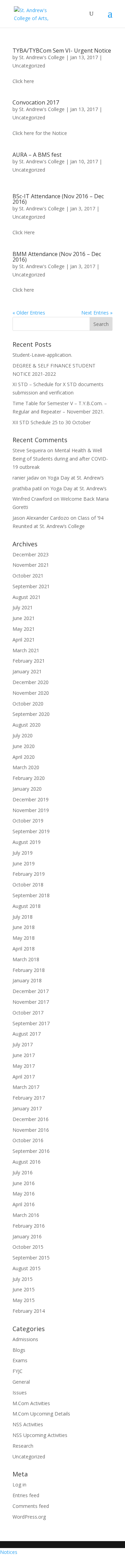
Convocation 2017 (35, 102)
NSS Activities (27, 1424)
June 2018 (23, 927)
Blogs (18, 1350)
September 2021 (31, 586)
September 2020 (31, 714)
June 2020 (23, 746)
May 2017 (23, 1066)
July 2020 (22, 735)
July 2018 (22, 916)
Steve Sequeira (29, 450)
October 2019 (27, 820)
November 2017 (30, 1002)
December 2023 (30, 554)
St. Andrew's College (42, 57)
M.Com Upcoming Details (41, 1413)
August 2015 (26, 1268)
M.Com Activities (31, 1403)
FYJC (17, 1371)
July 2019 (22, 852)
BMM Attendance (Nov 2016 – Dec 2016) (56, 256)
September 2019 (31, 831)
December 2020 (30, 682)
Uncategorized (28, 65)
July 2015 (22, 1279)
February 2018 (28, 970)
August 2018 (26, 906)
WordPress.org (29, 1516)
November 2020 (30, 693)
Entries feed (25, 1495)
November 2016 (30, 1130)
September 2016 (31, 1151)
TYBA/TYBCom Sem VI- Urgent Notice (61, 50)
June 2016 (23, 1183)
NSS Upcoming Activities (39, 1435)
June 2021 (23, 618)
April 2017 (23, 1076)
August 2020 (26, 724)
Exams (19, 1360)
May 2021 (23, 629)
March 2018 (25, 959)
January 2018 (27, 980)
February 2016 (28, 1225)
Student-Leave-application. (42, 355)
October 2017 (27, 1012)
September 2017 (31, 1023)
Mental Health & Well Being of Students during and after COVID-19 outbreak (60, 458)
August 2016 (26, 1161)
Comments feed (30, 1506)
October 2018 (27, 884)
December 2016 (30, 1119)
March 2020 (25, 767)
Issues (19, 1392)
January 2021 (27, 671)
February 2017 (28, 1097)
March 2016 (25, 1215)
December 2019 (30, 799)
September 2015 (31, 1257)
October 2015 (27, 1247)
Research (22, 1446)
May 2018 (23, 938)
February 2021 (28, 660)
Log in (19, 1484)
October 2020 (27, 703)
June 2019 (23, 863)
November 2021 (30, 565)
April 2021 (23, 639)
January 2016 (27, 1236)
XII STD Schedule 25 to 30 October (51, 422)
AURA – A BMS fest (36, 154)
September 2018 (31, 895)
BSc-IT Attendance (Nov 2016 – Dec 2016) (58, 199)
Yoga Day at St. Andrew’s (76, 477)
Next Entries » (96, 312)
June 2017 (23, 1055)
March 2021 (25, 650)
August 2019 (26, 842)
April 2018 (23, 948)
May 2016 (23, 1193)
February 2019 (28, 874)
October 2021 (27, 575)
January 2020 (27, 788)
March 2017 (25, 1087)
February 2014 (28, 1311)
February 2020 (28, 778)
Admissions (25, 1339)
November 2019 (30, 810)
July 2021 (22, 607)
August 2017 (26, 1033)
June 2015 (23, 1289)
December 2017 (30, 991)
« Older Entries (28, 312)
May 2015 (23, 1300)
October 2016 (27, 1140)
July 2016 (22, 1172)
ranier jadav (25, 477)
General (21, 1381)
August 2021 (26, 597)
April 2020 (23, 757)
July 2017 (22, 1044)
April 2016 (23, 1204)
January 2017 (27, 1108)
